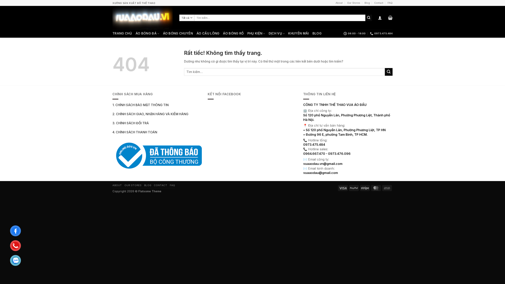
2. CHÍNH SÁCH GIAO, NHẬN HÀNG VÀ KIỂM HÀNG (150, 114)
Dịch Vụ (275, 33)
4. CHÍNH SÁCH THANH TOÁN (134, 132)
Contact (378, 2)
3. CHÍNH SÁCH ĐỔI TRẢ (130, 123)
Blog (367, 2)
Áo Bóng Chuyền (178, 33)
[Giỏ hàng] (390, 17)
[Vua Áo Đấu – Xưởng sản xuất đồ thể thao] (142, 18)
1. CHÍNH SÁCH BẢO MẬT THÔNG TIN (140, 105)
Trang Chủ (122, 33)
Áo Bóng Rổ (233, 33)
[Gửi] (368, 18)
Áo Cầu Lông (208, 33)
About (339, 2)
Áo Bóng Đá (146, 33)
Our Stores (353, 2)
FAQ (390, 2)
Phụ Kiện (255, 33)
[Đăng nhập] (380, 17)
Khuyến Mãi (298, 33)
